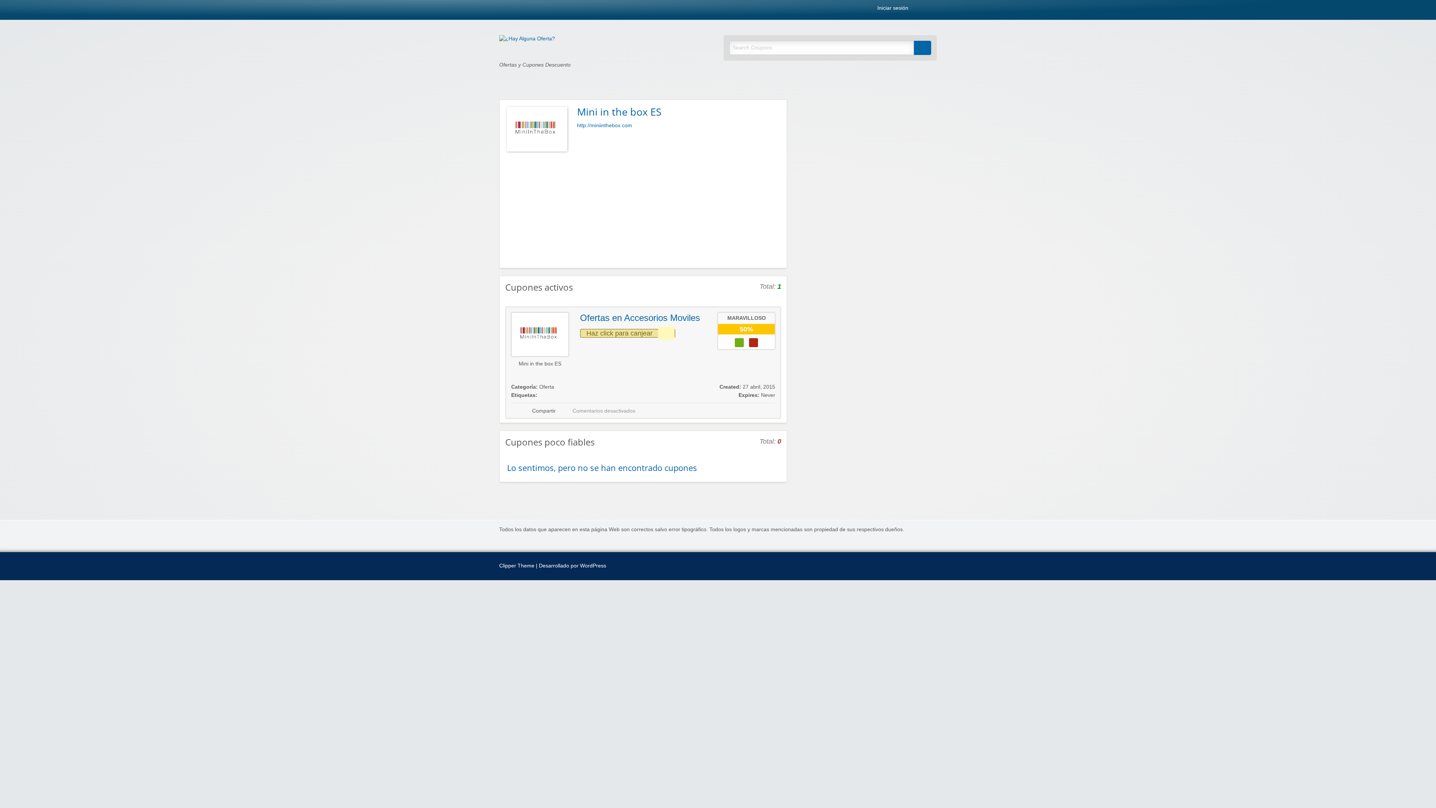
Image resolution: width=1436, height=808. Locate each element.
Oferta (546, 387)
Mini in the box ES (540, 364)
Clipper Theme (516, 566)
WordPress (593, 566)
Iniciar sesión (892, 8)
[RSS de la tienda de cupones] (778, 111)
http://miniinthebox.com (604, 125)
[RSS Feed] (918, 9)
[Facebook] (926, 9)
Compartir (544, 411)
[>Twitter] (934, 9)
